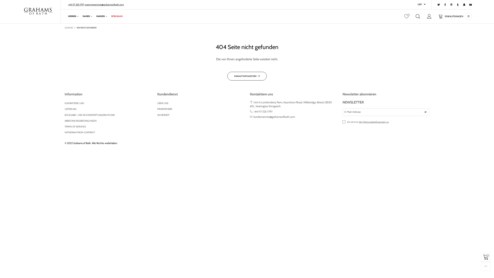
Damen (86, 16)
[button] (425, 112)
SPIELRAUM (117, 16)
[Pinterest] (451, 4)
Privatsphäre (164, 109)
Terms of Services (75, 126)
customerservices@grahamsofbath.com (104, 4)
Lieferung (70, 109)
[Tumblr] (458, 4)
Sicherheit (163, 115)
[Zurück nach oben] (485, 266)
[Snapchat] (464, 4)
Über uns (162, 103)
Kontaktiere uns (74, 103)
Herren (72, 16)
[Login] (429, 16)
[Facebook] (445, 4)
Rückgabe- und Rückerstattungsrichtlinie (90, 115)
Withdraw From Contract (80, 132)
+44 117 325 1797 (76, 4)
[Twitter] (439, 4)
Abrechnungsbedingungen (80, 120)
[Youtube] (470, 4)
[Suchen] (418, 16)
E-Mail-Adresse (352, 111)
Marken (100, 16)
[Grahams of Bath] (38, 11)
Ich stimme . (368, 121)
